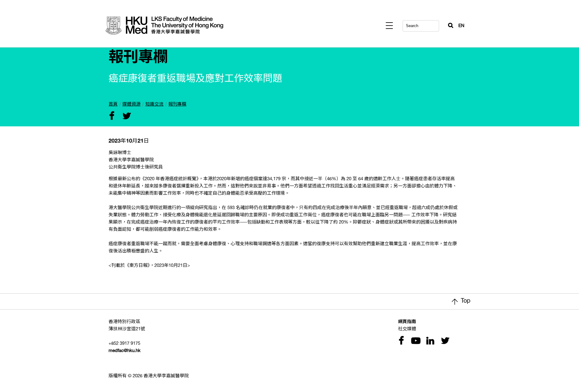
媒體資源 (131, 104)
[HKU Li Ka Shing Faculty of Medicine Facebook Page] (401, 341)
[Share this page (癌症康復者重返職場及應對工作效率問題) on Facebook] (112, 116)
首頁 (113, 104)
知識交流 (154, 104)
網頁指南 (407, 322)
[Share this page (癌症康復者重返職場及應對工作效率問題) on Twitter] (125, 116)
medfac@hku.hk (125, 351)
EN (461, 26)
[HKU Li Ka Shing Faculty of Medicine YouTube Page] (415, 341)
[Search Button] (448, 24)
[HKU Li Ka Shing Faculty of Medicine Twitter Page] (444, 341)
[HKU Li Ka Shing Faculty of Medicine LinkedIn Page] (429, 341)
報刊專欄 (177, 104)
